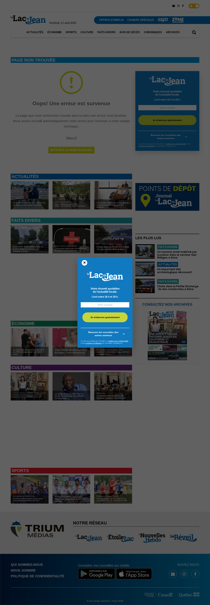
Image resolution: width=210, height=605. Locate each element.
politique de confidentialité (118, 341)
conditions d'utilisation (93, 343)
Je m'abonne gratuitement (105, 317)
